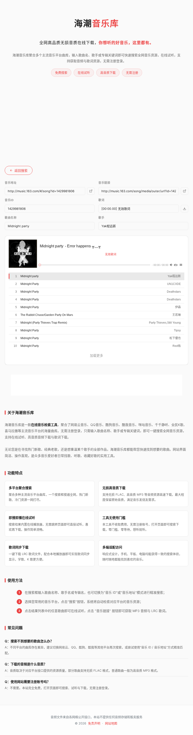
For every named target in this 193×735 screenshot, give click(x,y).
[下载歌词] (184, 208)
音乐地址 (10, 182)
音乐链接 (104, 182)
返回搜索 (21, 170)
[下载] (184, 191)
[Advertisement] (96, 112)
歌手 (101, 217)
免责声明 (94, 723)
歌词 (101, 200)
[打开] (91, 191)
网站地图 (111, 723)
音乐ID (9, 200)
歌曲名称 (10, 217)
